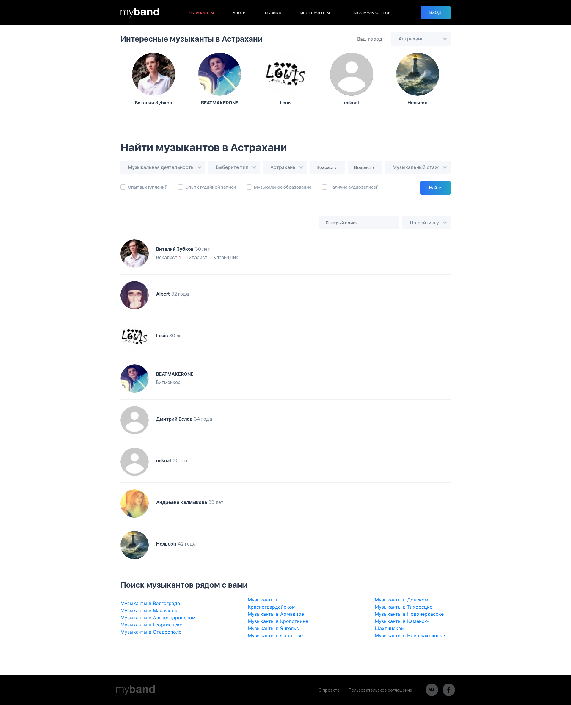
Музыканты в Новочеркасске (409, 614)
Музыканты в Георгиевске (151, 625)
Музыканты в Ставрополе (150, 632)
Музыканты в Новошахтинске (410, 635)
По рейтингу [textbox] (424, 222)
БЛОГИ (239, 13)
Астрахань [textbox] (411, 39)
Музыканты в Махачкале (149, 610)
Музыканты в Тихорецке (403, 607)
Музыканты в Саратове (275, 635)
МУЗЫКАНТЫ (201, 13)
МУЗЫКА (273, 13)
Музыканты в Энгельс (273, 628)
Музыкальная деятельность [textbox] (161, 167)
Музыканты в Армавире (276, 614)
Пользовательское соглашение (380, 690)
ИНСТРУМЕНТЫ (315, 13)
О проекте (329, 690)
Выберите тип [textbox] (232, 167)
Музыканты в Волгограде (150, 603)
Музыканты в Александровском (158, 618)
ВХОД (435, 12)
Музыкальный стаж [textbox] (416, 167)
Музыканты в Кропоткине (278, 621)
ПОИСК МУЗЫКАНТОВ (370, 13)
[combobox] (421, 39)
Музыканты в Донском (401, 600)
